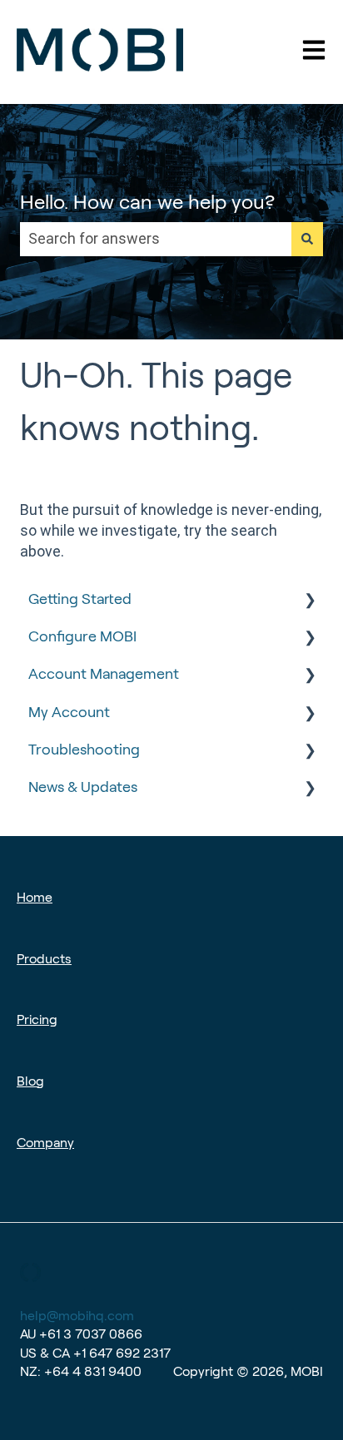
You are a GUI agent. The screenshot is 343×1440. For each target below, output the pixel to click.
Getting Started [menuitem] (80, 599)
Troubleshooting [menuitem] (84, 749)
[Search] (307, 239)
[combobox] (155, 239)
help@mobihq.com (77, 1316)
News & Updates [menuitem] (82, 787)
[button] (309, 599)
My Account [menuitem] (69, 712)
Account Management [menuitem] (103, 674)
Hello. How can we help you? (147, 202)
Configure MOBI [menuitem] (82, 636)
